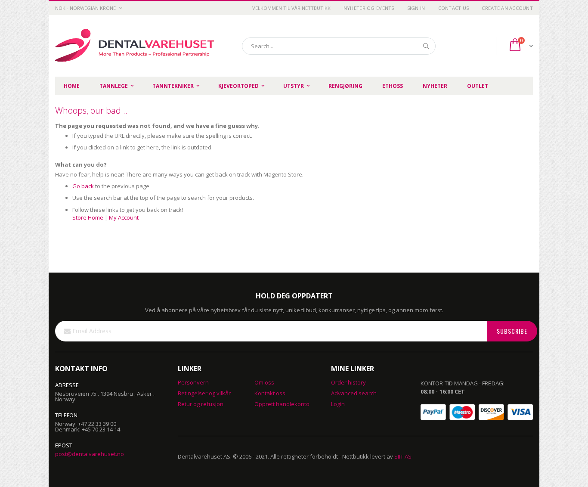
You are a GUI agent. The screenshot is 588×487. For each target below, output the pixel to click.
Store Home (87, 217)
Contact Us (453, 8)
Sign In (416, 8)
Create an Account (507, 8)
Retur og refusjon (200, 404)
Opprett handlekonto (281, 404)
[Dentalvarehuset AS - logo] (136, 46)
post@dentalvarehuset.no (89, 454)
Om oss (264, 382)
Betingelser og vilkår (204, 393)
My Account (124, 217)
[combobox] (339, 46)
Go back (83, 186)
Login (338, 404)
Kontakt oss (269, 393)
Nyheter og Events (369, 8)
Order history (348, 382)
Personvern (193, 382)
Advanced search (354, 393)
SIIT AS (403, 456)
